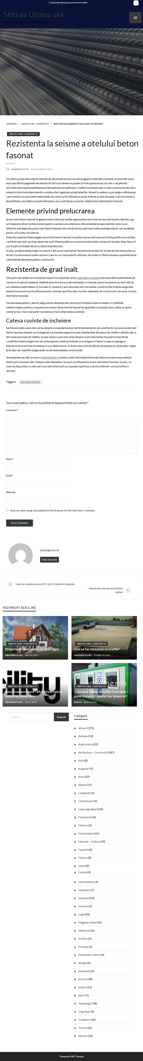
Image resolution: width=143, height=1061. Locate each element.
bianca (78, 702)
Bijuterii (83, 784)
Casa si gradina (87, 809)
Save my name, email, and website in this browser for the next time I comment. (52, 510)
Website (11, 492)
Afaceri (82, 728)
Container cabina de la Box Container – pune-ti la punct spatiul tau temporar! (101, 694)
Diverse (83, 825)
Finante (82, 857)
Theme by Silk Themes (71, 1056)
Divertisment (86, 833)
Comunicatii (85, 817)
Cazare (82, 872)
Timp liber (84, 1011)
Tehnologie (85, 1003)
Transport (84, 1019)
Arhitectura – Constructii (92, 752)
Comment (12, 410)
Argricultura (85, 744)
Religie (82, 962)
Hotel (81, 865)
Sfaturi (82, 987)
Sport (81, 995)
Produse (83, 946)
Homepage (11, 124)
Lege (81, 914)
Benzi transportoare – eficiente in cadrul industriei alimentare (33, 694)
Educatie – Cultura (89, 841)
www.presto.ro (50, 357)
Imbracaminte (86, 881)
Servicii (82, 979)
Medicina (83, 930)
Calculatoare (85, 801)
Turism (82, 1027)
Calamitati (84, 793)
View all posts (49, 559)
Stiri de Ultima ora (33, 14)
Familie (82, 849)
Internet (83, 906)
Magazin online (87, 922)
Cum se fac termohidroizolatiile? (97, 649)
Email (9, 475)
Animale (83, 736)
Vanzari (82, 1035)
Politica (83, 938)
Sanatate (83, 971)
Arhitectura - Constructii (35, 124)
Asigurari (83, 768)
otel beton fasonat (88, 277)
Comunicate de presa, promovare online (68, 2)
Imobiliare (84, 890)
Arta (81, 760)
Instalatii (83, 898)
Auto (81, 776)
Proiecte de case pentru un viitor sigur (32, 649)
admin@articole (20, 169)
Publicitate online (88, 954)
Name (10, 458)
